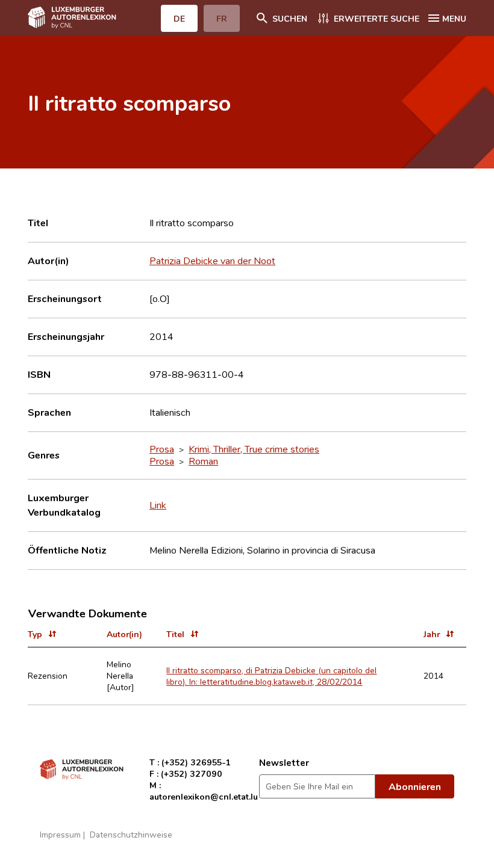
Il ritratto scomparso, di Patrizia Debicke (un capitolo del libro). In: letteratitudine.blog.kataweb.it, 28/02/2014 (271, 675)
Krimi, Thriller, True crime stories (254, 449)
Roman (203, 461)
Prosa (161, 449)
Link (157, 505)
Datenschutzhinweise (131, 834)
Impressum (60, 834)
